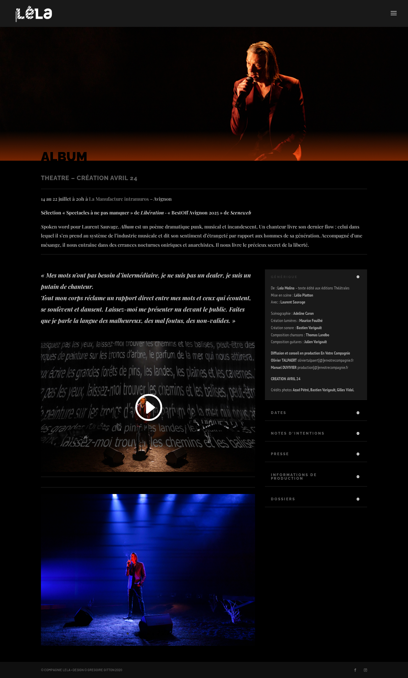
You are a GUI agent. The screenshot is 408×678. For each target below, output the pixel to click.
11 (173, 634)
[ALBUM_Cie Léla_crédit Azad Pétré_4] (148, 644)
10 (168, 634)
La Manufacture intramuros (119, 199)
